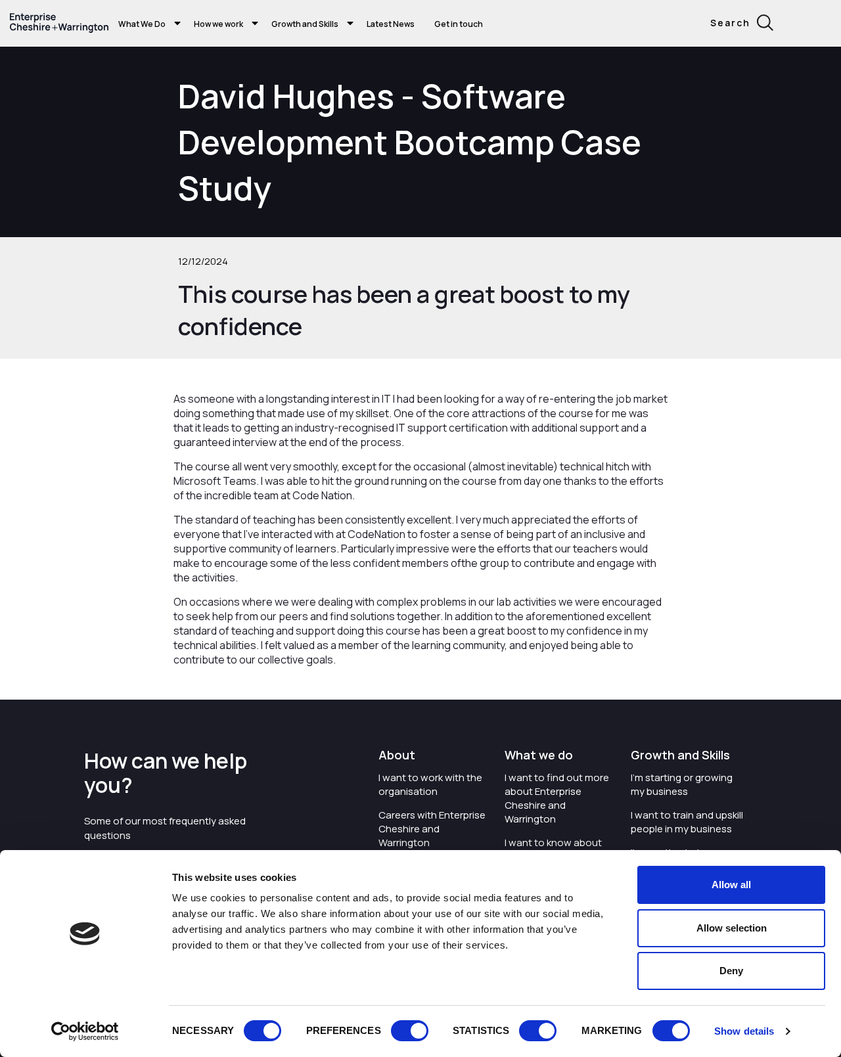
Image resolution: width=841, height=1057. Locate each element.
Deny (731, 970)
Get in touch (458, 24)
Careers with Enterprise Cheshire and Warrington (432, 828)
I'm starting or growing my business (682, 784)
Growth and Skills (304, 24)
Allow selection (731, 927)
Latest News (391, 24)
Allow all (731, 884)
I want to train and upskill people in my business (687, 822)
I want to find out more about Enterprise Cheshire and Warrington (557, 798)
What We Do (142, 24)
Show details (744, 1031)
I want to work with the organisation (430, 784)
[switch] (409, 1030)
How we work (218, 24)
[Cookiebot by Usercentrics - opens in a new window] (85, 1031)
